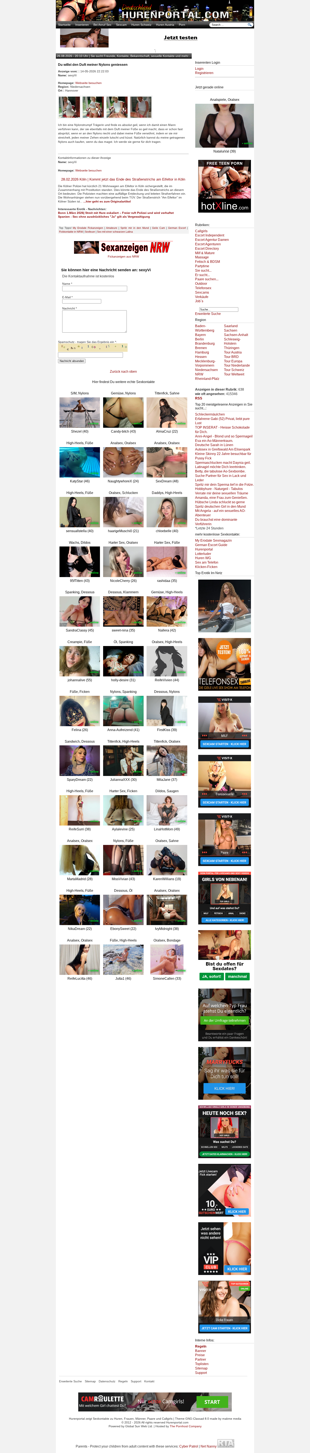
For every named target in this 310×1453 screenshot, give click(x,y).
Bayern (200, 335)
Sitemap (201, 1368)
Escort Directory (207, 248)
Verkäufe (201, 297)
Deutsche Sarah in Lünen (214, 445)
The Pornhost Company (186, 1426)
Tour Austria (233, 352)
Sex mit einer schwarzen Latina (115, 231)
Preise (200, 1355)
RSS (198, 398)
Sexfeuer (90, 231)
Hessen (201, 357)
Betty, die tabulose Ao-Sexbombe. (220, 471)
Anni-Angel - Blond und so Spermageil (224, 436)
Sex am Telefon (206, 562)
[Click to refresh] (93, 347)
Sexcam (121, 24)
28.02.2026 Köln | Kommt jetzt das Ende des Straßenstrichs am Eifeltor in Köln (123, 179)
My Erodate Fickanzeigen (88, 228)
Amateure (111, 228)
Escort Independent (209, 235)
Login (199, 68)
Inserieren (82, 24)
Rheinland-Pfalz (207, 378)
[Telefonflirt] (224, 691)
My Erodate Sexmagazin (213, 540)
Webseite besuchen (88, 83)
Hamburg (202, 352)
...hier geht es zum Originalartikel (107, 201)
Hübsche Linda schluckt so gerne (220, 502)
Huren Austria (165, 24)
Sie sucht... (203, 270)
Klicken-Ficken (206, 567)
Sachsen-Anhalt (236, 335)
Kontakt (149, 1381)
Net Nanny (209, 1446)
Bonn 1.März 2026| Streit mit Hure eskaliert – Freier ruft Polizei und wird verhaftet (116, 213)
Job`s (199, 301)
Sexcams (202, 292)
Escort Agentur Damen (212, 239)
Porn (182, 24)
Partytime (202, 266)
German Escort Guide (211, 545)
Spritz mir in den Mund (134, 228)
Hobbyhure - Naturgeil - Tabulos (219, 489)
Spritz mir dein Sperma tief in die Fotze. (224, 484)
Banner (200, 1351)
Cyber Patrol (188, 1446)
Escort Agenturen (208, 244)
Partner (200, 1359)
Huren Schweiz (141, 24)
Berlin (199, 339)
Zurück (115, 371)
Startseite (64, 24)
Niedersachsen (206, 370)
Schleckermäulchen (210, 414)
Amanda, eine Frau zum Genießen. (221, 497)
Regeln (123, 1381)
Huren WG (203, 558)
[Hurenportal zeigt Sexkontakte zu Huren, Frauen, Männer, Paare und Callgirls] (155, 20)
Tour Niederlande (237, 365)
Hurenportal (204, 549)
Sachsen (230, 330)
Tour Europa (233, 361)
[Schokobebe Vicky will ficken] (224, 632)
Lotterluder (203, 554)
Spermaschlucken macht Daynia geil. (223, 462)
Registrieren (204, 73)
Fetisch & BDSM (207, 261)
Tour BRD (231, 357)
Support (201, 1373)
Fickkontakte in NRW (71, 231)
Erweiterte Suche (208, 314)
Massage (202, 257)
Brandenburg (205, 343)
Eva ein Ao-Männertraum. (214, 441)
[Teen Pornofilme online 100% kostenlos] (224, 213)
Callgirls (201, 231)
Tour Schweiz (234, 370)
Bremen (201, 348)
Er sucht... (202, 275)
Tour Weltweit (234, 374)
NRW (199, 374)
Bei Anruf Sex (102, 24)
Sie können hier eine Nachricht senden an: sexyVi (106, 270)
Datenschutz (107, 1381)
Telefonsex (203, 288)
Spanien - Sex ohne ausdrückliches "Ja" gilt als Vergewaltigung (104, 216)
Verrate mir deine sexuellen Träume (221, 493)
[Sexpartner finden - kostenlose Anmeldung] (155, 46)
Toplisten (202, 1364)
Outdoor (201, 283)
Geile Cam (158, 228)
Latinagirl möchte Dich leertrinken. (220, 467)
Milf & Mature (205, 253)
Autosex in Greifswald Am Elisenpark (222, 449)
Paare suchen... (206, 279)
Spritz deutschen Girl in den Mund (220, 506)
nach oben (129, 371)
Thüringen (231, 348)
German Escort (177, 228)
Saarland (231, 326)
